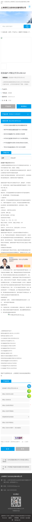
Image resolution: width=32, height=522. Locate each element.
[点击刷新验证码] (18, 437)
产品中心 (14, 32)
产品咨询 (8, 106)
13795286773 (29, 386)
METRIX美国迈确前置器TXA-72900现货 (15, 129)
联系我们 (24, 106)
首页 (9, 32)
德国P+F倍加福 (23, 32)
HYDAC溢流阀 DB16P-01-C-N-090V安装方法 (17, 138)
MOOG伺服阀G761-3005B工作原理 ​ (14, 134)
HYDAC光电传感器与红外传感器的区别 (15, 125)
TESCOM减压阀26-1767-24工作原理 (14, 147)
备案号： (11, 518)
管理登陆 (16, 518)
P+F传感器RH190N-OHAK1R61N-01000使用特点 (17, 142)
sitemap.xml (17, 520)
